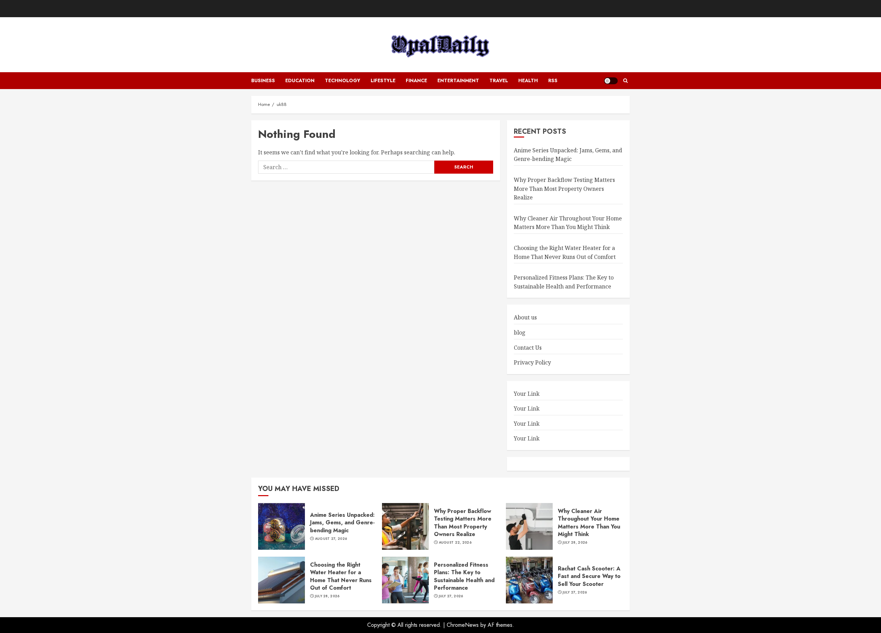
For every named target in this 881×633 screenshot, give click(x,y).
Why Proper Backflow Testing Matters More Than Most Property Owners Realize (564, 188)
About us (525, 317)
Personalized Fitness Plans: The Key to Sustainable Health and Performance (464, 576)
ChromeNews (463, 625)
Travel (498, 80)
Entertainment (458, 80)
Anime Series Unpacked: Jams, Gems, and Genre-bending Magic (568, 154)
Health (528, 80)
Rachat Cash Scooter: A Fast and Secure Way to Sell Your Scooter (589, 576)
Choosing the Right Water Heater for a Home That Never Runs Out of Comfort (341, 576)
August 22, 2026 (455, 542)
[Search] (625, 80)
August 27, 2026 (331, 538)
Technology (342, 80)
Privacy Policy (532, 362)
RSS (553, 80)
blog (520, 332)
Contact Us (528, 347)
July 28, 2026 (575, 542)
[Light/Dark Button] (611, 80)
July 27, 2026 (451, 596)
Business (263, 80)
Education (300, 80)
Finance (416, 80)
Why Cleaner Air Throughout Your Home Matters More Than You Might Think (568, 223)
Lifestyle (383, 80)
